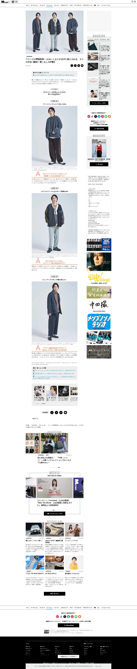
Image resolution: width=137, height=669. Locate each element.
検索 (132, 1)
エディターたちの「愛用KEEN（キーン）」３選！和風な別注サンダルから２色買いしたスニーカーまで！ (104, 58)
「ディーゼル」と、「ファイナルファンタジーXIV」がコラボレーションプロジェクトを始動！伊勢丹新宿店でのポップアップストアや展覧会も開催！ (104, 83)
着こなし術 (42, 425)
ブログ (71, 5)
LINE (82, 65)
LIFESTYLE (29, 538)
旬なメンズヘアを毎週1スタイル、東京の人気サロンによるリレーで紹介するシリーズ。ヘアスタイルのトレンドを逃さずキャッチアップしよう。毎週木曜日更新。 (74, 581)
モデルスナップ (64, 5)
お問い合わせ (72, 663)
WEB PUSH (109, 116)
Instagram (88, 116)
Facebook (99, 116)
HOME (27, 425)
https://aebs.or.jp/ (79, 632)
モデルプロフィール (87, 5)
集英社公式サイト (47, 663)
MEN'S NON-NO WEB (5, 2)
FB (75, 65)
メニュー (135, 1)
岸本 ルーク (35, 418)
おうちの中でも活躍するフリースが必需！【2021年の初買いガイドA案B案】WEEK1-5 (54, 75)
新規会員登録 (100, 128)
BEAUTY (41, 455)
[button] (40, 404)
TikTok (92, 116)
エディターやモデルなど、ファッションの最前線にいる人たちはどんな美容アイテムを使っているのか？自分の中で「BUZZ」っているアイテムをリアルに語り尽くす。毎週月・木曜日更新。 (35, 581)
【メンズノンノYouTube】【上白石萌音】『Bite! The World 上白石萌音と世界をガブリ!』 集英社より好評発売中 (54, 502)
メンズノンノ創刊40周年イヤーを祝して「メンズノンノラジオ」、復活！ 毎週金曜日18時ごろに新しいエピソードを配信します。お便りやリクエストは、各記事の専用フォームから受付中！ (74, 548)
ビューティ (56, 5)
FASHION (29, 56)
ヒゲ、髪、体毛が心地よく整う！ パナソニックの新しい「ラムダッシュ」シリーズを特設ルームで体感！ (51, 400)
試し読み (100, 164)
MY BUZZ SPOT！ (51, 573)
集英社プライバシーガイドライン (59, 663)
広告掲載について (80, 663)
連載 (95, 5)
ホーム (27, 5)
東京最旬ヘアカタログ (72, 573)
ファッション (49, 5)
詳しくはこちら (99, 666)
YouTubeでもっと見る (56, 513)
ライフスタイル (77, 5)
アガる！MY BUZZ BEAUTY (35, 573)
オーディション (34, 5)
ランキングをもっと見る (99, 103)
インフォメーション (105, 5)
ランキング (42, 5)
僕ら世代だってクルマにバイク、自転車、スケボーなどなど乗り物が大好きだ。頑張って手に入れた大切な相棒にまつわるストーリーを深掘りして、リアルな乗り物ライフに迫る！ (35, 548)
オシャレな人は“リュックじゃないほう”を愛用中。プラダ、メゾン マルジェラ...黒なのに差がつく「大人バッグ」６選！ (104, 48)
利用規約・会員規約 (89, 663)
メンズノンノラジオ (71, 540)
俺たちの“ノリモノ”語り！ (34, 540)
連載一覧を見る (54, 593)
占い (99, 5)
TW (71, 65)
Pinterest (102, 116)
